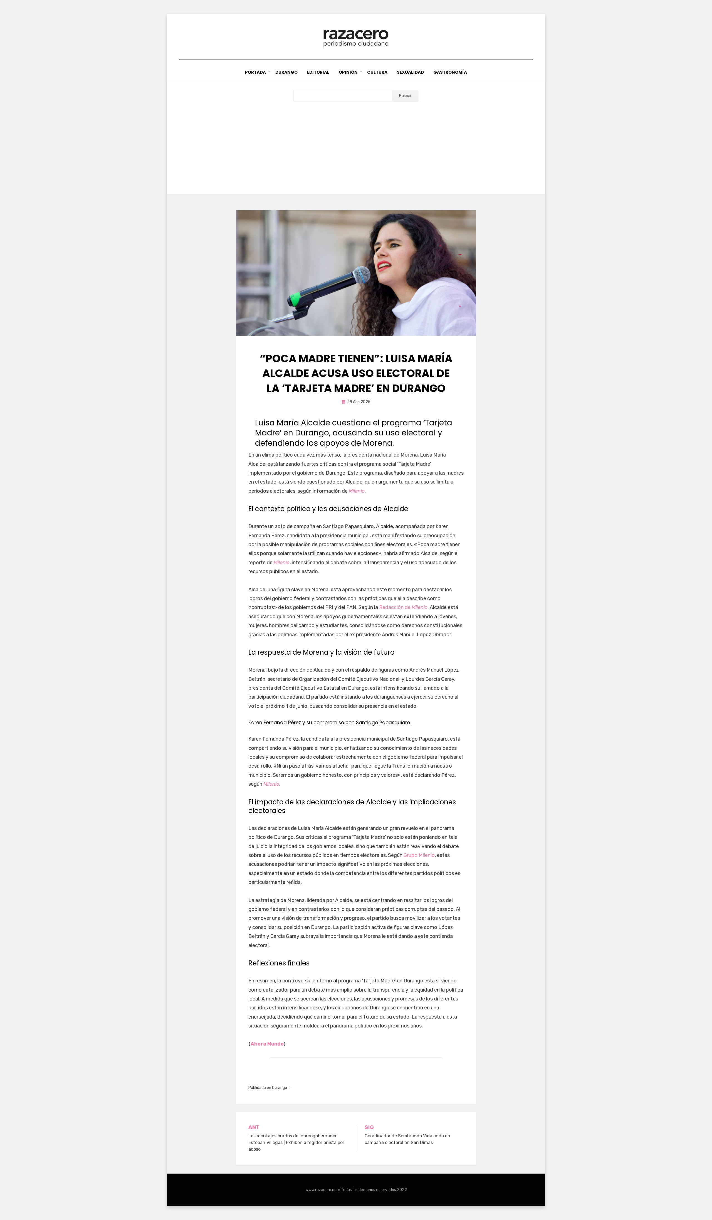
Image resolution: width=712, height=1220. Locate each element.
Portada (255, 72)
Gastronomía (450, 72)
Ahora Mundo (267, 1044)
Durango (286, 72)
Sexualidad (410, 72)
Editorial (318, 72)
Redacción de (403, 607)
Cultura (377, 72)
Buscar (405, 95)
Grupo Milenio (419, 855)
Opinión (348, 72)
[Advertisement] (356, 144)
